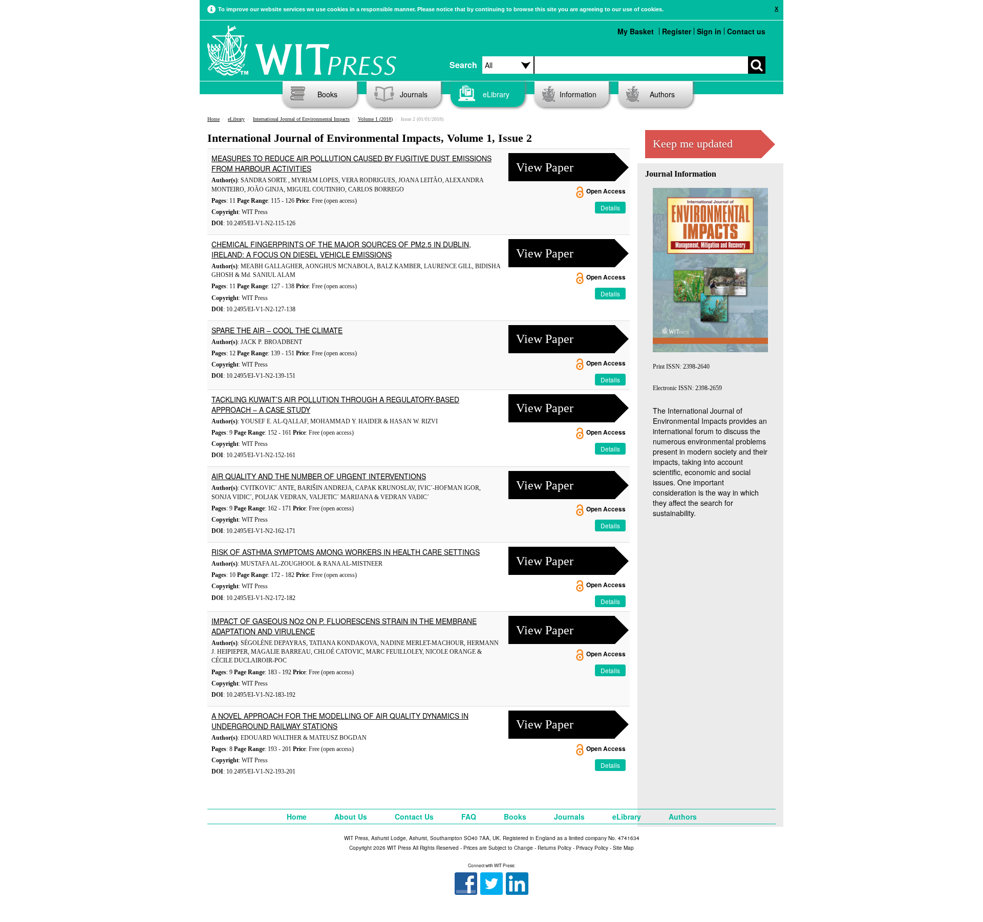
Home (213, 119)
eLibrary (496, 94)
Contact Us (414, 816)
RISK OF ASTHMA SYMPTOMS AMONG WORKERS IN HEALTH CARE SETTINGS (345, 552)
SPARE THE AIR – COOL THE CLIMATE (277, 330)
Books (327, 94)
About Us (350, 816)
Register (676, 31)
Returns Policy (554, 847)
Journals (414, 94)
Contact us (746, 31)
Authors (662, 94)
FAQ (468, 816)
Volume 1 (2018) (375, 119)
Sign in (709, 31)
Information (578, 94)
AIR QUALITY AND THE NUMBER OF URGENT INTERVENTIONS (318, 476)
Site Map (623, 847)
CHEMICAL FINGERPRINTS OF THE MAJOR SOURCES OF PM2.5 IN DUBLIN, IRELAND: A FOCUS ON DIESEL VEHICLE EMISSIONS (341, 249)
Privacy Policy (592, 847)
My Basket (635, 31)
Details (610, 207)
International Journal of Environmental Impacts (301, 119)
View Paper (544, 167)
